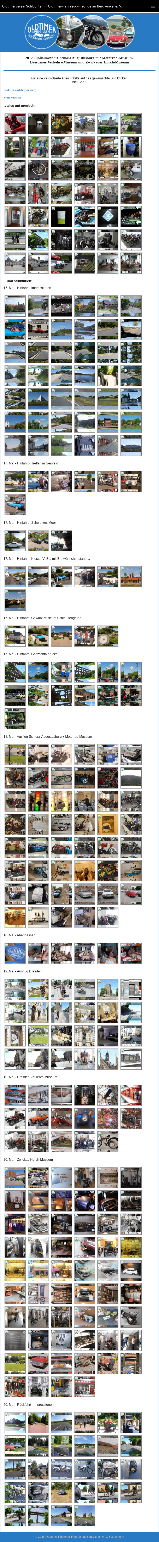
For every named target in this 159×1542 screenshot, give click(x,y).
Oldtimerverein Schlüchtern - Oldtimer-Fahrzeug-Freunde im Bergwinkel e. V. (62, 6)
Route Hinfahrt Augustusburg (20, 90)
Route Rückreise (12, 97)
